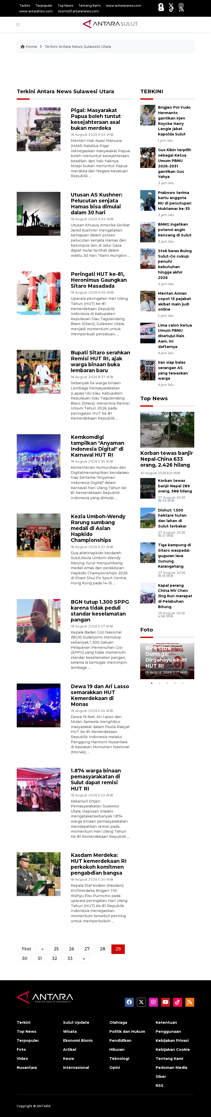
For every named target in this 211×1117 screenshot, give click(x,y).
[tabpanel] (167, 661)
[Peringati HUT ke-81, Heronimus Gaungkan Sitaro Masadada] (38, 293)
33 (70, 958)
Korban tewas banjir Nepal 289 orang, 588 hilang (175, 486)
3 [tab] (167, 683)
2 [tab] (159, 683)
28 (102, 949)
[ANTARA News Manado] (110, 24)
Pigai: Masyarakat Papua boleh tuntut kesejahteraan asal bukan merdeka (96, 119)
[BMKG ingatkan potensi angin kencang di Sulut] (147, 231)
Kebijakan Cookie (173, 1049)
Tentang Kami (89, 5)
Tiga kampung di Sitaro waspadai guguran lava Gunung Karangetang (174, 556)
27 (87, 949)
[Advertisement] (110, 71)
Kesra (68, 1058)
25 (56, 949)
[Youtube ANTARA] (161, 9)
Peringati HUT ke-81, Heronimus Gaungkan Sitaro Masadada (99, 280)
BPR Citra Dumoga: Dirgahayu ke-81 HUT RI (166, 657)
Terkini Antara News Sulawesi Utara (78, 46)
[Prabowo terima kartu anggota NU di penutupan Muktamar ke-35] (147, 200)
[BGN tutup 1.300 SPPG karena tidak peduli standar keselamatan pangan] (38, 620)
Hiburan (117, 1049)
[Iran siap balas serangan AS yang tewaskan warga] (147, 369)
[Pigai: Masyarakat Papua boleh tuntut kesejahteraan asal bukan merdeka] (38, 128)
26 (71, 949)
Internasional (76, 1067)
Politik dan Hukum (127, 1031)
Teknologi (119, 1058)
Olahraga (118, 1022)
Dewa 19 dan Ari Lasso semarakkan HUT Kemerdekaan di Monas (100, 695)
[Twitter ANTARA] (171, 5)
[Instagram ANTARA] (181, 5)
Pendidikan (120, 1040)
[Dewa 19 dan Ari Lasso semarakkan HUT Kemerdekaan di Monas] (38, 705)
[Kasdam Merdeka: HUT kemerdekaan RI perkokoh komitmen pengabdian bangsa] (38, 874)
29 (118, 949)
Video (22, 1058)
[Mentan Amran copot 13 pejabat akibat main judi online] (147, 300)
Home (31, 46)
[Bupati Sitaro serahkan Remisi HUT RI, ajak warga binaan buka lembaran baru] (38, 371)
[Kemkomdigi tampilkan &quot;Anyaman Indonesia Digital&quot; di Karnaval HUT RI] (38, 455)
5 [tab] (182, 683)
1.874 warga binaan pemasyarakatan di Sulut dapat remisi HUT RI (96, 779)
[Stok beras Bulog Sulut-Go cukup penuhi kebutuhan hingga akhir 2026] (147, 258)
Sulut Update (76, 1022)
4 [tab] (175, 683)
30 (24, 958)
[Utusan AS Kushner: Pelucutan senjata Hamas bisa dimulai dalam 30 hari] (38, 213)
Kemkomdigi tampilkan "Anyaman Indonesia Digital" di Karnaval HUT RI (97, 446)
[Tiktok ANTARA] (171, 9)
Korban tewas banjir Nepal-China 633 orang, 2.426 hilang (166, 459)
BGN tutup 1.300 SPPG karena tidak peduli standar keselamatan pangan (100, 611)
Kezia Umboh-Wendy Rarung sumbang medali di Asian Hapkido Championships (98, 528)
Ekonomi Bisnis (78, 1040)
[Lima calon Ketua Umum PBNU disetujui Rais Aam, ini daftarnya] (147, 332)
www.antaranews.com (123, 5)
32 (54, 958)
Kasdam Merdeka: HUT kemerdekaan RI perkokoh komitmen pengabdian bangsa (99, 864)
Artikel (69, 1049)
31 (40, 958)
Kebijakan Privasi (172, 1040)
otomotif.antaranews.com (78, 11)
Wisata (70, 1031)
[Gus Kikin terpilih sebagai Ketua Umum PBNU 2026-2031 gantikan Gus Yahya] (147, 157)
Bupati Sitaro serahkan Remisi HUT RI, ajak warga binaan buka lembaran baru (100, 361)
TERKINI (151, 91)
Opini (114, 1067)
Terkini (24, 5)
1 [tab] (151, 683)
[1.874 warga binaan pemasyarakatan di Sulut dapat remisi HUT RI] (38, 789)
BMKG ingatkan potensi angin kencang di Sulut (174, 229)
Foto (146, 630)
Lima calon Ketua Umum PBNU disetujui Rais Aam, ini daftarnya (175, 336)
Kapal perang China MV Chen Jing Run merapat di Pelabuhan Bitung (175, 596)
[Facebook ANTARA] (160, 5)
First (26, 949)
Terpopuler (43, 5)
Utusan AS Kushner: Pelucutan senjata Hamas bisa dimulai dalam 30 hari (96, 204)
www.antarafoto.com (36, 11)
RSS (159, 1085)
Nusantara (27, 1067)
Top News (65, 5)
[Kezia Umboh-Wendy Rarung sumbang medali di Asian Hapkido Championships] (38, 535)
